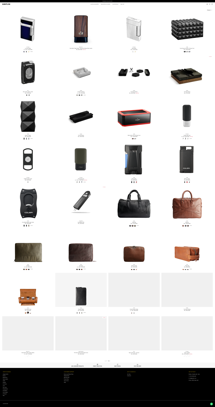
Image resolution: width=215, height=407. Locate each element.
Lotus (4, 385)
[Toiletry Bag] (187, 246)
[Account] (207, 4)
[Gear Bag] (81, 246)
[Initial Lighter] (134, 29)
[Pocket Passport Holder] (134, 290)
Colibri (4, 380)
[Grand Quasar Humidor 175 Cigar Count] (187, 29)
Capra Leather (5, 379)
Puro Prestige (5, 392)
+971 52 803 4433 (193, 376)
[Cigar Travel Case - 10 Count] (134, 333)
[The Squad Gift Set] (134, 72)
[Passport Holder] (81, 290)
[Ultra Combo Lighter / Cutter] (28, 72)
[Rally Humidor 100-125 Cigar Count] (134, 116)
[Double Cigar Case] (187, 116)
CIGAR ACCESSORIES (94, 4)
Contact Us (129, 375)
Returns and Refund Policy (68, 374)
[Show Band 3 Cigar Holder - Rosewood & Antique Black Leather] (81, 29)
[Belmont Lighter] (187, 159)
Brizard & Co (5, 377)
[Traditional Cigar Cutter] (28, 159)
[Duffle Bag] (134, 203)
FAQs (65, 382)
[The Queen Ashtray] (187, 290)
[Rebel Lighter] (134, 159)
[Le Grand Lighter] (28, 29)
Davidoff (4, 382)
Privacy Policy (66, 379)
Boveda (4, 375)
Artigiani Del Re (5, 374)
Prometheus (5, 390)
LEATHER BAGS (115, 4)
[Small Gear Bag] (134, 246)
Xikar (4, 395)
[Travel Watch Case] (28, 290)
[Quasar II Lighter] (28, 116)
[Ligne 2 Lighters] (187, 333)
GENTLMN (6, 403)
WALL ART (122, 4)
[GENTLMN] (6, 4)
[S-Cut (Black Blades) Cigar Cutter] (28, 203)
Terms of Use (66, 380)
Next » (109, 360)
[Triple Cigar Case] (81, 159)
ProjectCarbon (5, 388)
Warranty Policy (66, 377)
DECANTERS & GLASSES (105, 4)
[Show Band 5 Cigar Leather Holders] (28, 333)
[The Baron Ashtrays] (81, 72)
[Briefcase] (187, 203)
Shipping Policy (66, 375)
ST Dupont (5, 393)
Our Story (129, 374)
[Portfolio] (28, 246)
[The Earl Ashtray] (81, 116)
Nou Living (5, 387)
